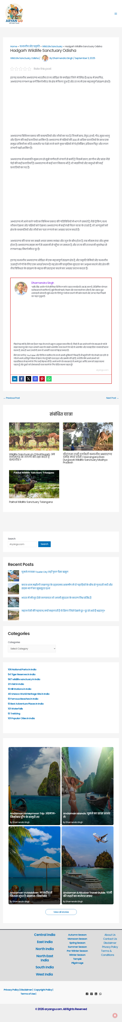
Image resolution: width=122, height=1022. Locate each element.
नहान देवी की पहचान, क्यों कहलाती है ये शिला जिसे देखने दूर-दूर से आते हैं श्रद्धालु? (63, 611)
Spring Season (77, 943)
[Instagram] (35, 378)
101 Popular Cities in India (21, 718)
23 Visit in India (16, 684)
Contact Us (110, 939)
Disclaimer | (26, 989)
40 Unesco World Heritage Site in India (28, 694)
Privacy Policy (110, 947)
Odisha (35, 58)
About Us (109, 935)
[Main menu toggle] (115, 13)
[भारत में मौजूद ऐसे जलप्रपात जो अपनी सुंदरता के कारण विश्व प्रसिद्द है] (13, 601)
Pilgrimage (77, 963)
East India (45, 941)
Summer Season (77, 947)
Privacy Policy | (12, 989)
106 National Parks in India (22, 669)
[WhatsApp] (100, 994)
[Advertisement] (61, 112)
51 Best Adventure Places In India (25, 703)
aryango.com (102, 370)
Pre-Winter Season (77, 951)
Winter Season (77, 955)
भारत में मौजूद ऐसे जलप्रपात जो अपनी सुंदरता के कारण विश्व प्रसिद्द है (56, 598)
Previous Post (11, 398)
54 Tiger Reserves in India (21, 674)
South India (45, 967)
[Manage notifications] (115, 1015)
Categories (14, 642)
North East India (44, 958)
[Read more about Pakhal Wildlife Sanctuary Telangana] (34, 484)
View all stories (61, 912)
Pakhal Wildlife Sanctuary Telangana (31, 502)
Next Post (112, 398)
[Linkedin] (14, 378)
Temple (77, 959)
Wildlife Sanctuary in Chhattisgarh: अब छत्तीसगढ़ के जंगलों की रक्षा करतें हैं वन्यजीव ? (32, 456)
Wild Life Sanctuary (20, 58)
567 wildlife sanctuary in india (24, 679)
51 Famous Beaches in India (23, 699)
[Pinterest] (42, 378)
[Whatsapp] (49, 378)
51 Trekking (14, 713)
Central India (44, 934)
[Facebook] (21, 378)
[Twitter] (28, 378)
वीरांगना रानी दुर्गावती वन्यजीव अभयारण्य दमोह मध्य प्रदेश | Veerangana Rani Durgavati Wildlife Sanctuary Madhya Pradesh (87, 458)
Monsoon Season (77, 939)
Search (11, 538)
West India (44, 974)
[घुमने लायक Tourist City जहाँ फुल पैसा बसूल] (13, 575)
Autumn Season (77, 934)
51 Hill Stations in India (19, 689)
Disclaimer (110, 943)
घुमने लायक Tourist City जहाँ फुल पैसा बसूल (44, 572)
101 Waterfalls (15, 708)
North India (45, 948)
